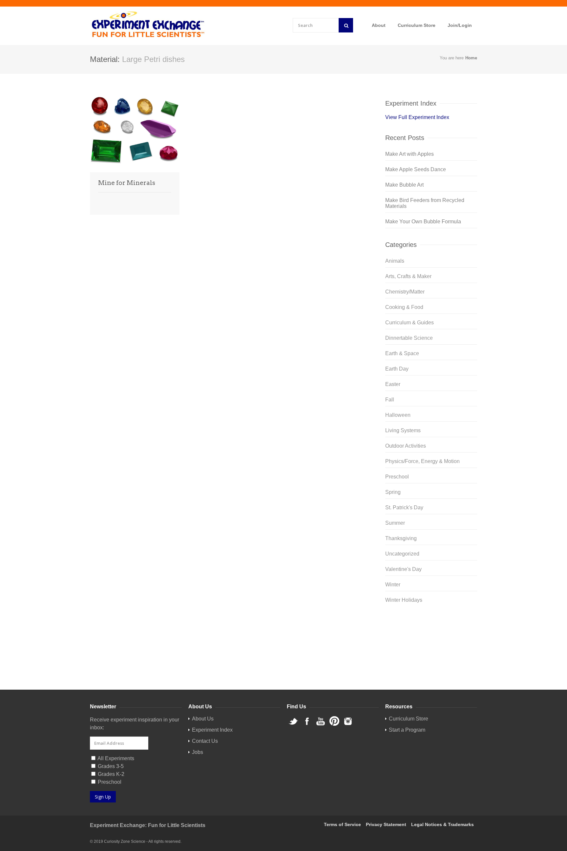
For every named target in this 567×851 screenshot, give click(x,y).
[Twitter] (431, 623)
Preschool (397, 476)
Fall (389, 399)
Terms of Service (342, 824)
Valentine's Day (403, 569)
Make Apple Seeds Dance (415, 169)
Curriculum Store (416, 25)
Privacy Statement (386, 824)
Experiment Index (212, 730)
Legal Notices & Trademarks (442, 824)
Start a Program (407, 730)
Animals (394, 261)
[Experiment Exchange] (148, 24)
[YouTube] (431, 644)
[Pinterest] (431, 654)
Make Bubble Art (404, 185)
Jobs (197, 752)
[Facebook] (431, 633)
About (379, 25)
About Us (203, 718)
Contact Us (205, 741)
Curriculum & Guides (409, 322)
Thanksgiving (401, 538)
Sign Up (103, 797)
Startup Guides (451, 674)
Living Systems (403, 430)
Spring (393, 492)
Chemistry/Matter (405, 291)
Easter (392, 384)
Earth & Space (402, 353)
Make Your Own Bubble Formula (423, 221)
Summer (395, 523)
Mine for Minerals (126, 183)
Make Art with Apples (409, 154)
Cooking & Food (404, 307)
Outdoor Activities (405, 446)
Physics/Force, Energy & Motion (422, 461)
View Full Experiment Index (417, 117)
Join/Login (460, 25)
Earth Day (397, 369)
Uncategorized (402, 554)
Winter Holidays (403, 600)
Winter (392, 584)
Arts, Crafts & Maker (408, 276)
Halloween (397, 415)
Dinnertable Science (409, 338)
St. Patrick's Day (404, 507)
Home (471, 57)
